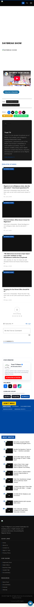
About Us (5, 545)
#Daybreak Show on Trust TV (11, 105)
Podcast (5, 587)
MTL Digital (20, 601)
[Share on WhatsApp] (16, 112)
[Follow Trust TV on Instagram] (15, 386)
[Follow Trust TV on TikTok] (19, 386)
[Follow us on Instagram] (20, 112)
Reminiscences (7, 409)
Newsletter (8, 115)
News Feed (6, 582)
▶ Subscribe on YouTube (13, 377)
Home (4, 542)
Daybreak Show (7, 562)
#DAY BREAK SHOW (12, 101)
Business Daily (7, 567)
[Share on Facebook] (9, 112)
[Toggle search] (27, 3)
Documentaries (26, 406)
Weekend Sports (20, 409)
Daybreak (15, 406)
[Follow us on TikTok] (23, 112)
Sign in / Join (6, 550)
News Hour (6, 406)
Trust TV (8, 596)
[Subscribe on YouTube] (23, 3)
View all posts (8, 157)
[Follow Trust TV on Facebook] (5, 386)
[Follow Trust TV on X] (10, 386)
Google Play (16, 396)
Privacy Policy (7, 553)
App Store (7, 396)
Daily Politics (6, 565)
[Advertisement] (17, 24)
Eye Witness (25, 396)
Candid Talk (6, 570)
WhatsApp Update (22, 115)
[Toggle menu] (31, 3)
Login (29, 323)
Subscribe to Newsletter (11, 92)
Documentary (6, 572)
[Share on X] (12, 112)
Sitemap (5, 589)
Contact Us (6, 548)
